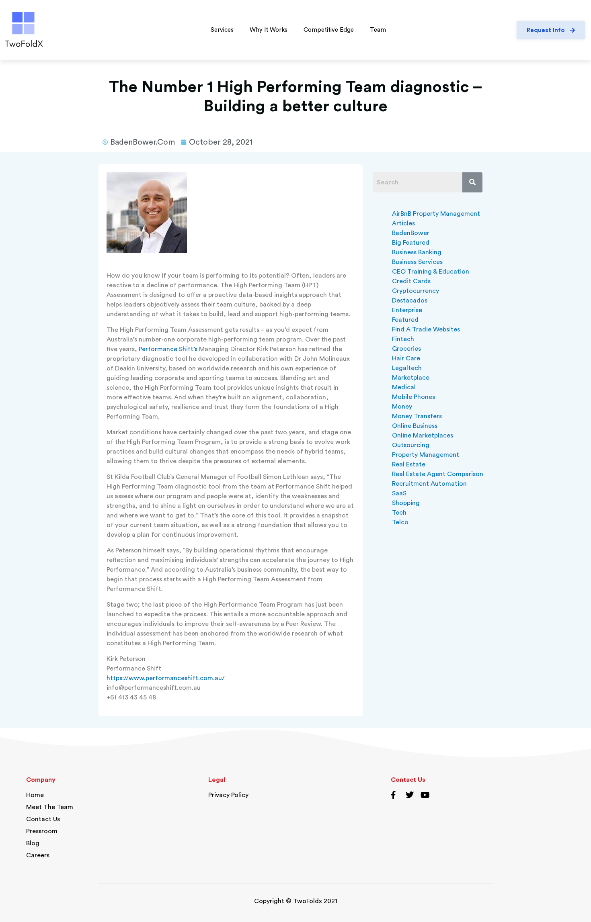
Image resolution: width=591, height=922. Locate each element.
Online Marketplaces (422, 435)
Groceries (406, 348)
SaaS (399, 493)
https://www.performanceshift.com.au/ (166, 678)
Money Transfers (417, 416)
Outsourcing (410, 445)
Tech (399, 512)
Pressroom (41, 831)
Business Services (417, 262)
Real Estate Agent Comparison (437, 474)
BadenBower (410, 233)
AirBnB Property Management (436, 214)
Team (378, 30)
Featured (405, 320)
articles (403, 223)
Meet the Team (49, 807)
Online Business (414, 426)
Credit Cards (411, 281)
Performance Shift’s (168, 349)
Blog (32, 843)
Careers (37, 855)
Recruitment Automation (429, 483)
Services (222, 30)
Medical (404, 387)
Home (35, 795)
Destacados (409, 300)
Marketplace (410, 377)
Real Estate (408, 464)
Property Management (425, 455)
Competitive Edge (329, 30)
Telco (400, 522)
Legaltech (407, 368)
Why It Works (268, 30)
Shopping (406, 503)
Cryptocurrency (415, 291)
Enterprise (407, 310)
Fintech (403, 339)
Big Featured (410, 242)
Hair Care (406, 358)
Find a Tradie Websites (426, 329)
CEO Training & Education (430, 271)
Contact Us (43, 819)
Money (402, 406)
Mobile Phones (413, 397)
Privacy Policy (228, 795)
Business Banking (416, 252)
